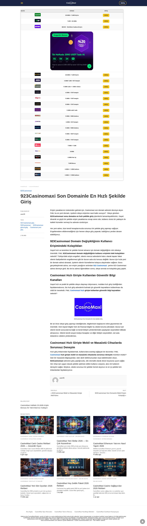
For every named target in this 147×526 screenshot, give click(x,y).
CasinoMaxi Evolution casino (30, 438)
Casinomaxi (55, 355)
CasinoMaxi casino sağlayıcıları (32, 478)
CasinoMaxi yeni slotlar (65, 436)
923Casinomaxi (34, 186)
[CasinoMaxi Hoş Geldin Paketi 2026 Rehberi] (73, 467)
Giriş (123, 3)
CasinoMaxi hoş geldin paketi (67, 478)
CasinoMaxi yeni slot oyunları (31, 481)
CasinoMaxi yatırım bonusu (102, 438)
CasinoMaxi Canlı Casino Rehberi (32, 436)
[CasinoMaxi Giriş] (71, 3)
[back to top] (142, 521)
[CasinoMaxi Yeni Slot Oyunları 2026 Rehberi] (37, 467)
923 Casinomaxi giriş (27, 223)
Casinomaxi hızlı (77, 290)
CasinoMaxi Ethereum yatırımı (103, 436)
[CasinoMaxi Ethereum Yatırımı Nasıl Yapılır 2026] (109, 425)
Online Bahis (79, 436)
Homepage (23, 186)
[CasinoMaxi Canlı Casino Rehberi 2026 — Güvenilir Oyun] (37, 425)
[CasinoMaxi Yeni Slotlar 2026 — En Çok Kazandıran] (73, 425)
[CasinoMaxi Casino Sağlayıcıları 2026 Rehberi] (109, 467)
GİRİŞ (106, 15)
